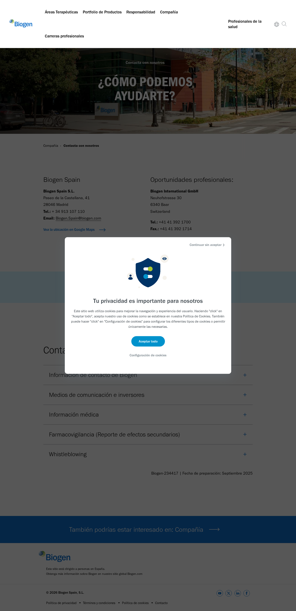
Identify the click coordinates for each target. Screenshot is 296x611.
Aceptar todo (148, 341)
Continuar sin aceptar (205, 245)
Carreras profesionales (64, 36)
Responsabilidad (140, 12)
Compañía (169, 12)
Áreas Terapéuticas (61, 12)
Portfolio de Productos (102, 12)
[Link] (277, 24)
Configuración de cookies (148, 355)
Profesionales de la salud (245, 24)
